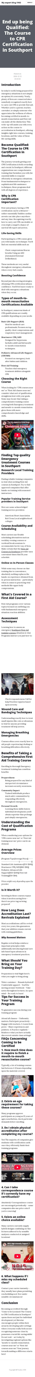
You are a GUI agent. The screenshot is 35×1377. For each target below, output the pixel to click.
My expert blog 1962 (11, 2)
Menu (29, 2)
